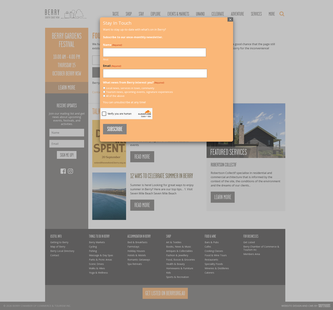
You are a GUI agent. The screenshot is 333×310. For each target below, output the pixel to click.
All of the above (115, 96)
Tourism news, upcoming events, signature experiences (139, 92)
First (105, 59)
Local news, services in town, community (130, 88)
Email (112, 66)
